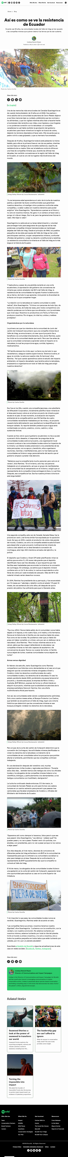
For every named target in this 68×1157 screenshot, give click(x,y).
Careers (3, 1129)
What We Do (42, 2)
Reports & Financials (58, 1129)
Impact (20, 1120)
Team (3, 1120)
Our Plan (20, 1134)
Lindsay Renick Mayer (34, 42)
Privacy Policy (17, 1147)
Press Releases (56, 1120)
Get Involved (51, 2)
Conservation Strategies (25, 1132)
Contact (52, 1147)
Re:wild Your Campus (41, 1134)
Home (9, 11)
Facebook (30, 949)
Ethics (47, 1147)
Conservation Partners (8, 1123)
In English (12, 105)
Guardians (21, 1129)
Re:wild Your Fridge (41, 1132)
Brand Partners (6, 1126)
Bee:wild (37, 1129)
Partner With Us (40, 1120)
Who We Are (33, 2)
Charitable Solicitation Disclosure (33, 1147)
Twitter (38, 949)
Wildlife (20, 1123)
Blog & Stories (56, 1126)
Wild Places (21, 1126)
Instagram (46, 949)
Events (37, 1123)
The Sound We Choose (42, 1126)
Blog (15, 11)
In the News (55, 1123)
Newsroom (59, 2)
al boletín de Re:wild (24, 946)
